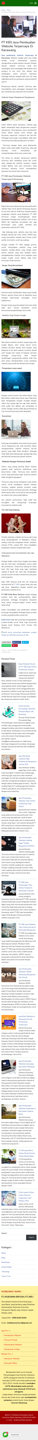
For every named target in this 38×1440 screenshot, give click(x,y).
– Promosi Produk (10, 1340)
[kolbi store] (19, 635)
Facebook (17, 642)
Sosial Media (6, 1267)
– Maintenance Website (12, 1344)
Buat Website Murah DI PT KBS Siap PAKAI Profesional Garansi (27, 667)
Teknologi (5, 1271)
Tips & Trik (5, 1276)
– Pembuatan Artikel (11, 1349)
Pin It (15, 645)
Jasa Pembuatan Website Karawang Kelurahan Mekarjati (26, 1064)
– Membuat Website (11, 1358)
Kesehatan (5, 1262)
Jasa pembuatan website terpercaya (17, 55)
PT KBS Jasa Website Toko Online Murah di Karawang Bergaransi (27, 927)
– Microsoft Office (10, 1363)
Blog (8, 10)
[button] (5, 1434)
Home (3, 10)
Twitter (26, 642)
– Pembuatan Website (12, 1335)
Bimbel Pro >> (7, 1354)
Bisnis (3, 1253)
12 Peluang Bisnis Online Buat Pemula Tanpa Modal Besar (27, 1153)
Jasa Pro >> (6, 1331)
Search (4, 1233)
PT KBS (16, 584)
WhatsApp (7, 645)
